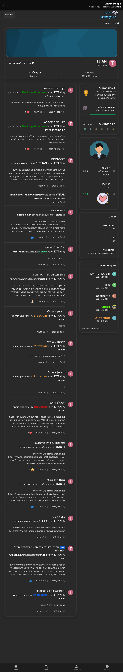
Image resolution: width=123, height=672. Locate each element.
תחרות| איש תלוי (56, 311)
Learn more (117, 5)
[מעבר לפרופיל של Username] (114, 296)
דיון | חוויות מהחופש (54, 88)
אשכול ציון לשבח (56, 402)
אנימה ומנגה (19, 251)
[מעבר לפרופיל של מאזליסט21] (114, 318)
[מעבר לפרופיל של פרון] (114, 285)
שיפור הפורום (58, 159)
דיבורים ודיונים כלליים (55, 96)
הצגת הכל (87, 124)
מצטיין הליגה (58, 516)
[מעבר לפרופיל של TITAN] (70, 90)
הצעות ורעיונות (17, 163)
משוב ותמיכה (25, 447)
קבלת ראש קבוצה (33, 194)
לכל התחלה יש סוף (55, 247)
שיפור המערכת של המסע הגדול (48, 274)
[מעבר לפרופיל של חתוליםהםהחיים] (114, 274)
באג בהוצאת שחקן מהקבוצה (48, 198)
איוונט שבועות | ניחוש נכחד (50, 590)
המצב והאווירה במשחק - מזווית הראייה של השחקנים (39, 548)
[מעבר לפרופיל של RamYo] (114, 307)
